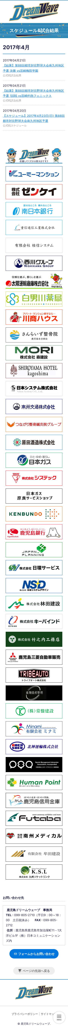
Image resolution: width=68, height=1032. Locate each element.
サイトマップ (49, 1013)
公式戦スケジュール (15, 125)
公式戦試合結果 (12, 75)
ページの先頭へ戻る (36, 971)
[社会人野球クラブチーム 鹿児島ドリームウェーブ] (34, 11)
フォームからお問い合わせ (36, 954)
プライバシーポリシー (25, 1013)
